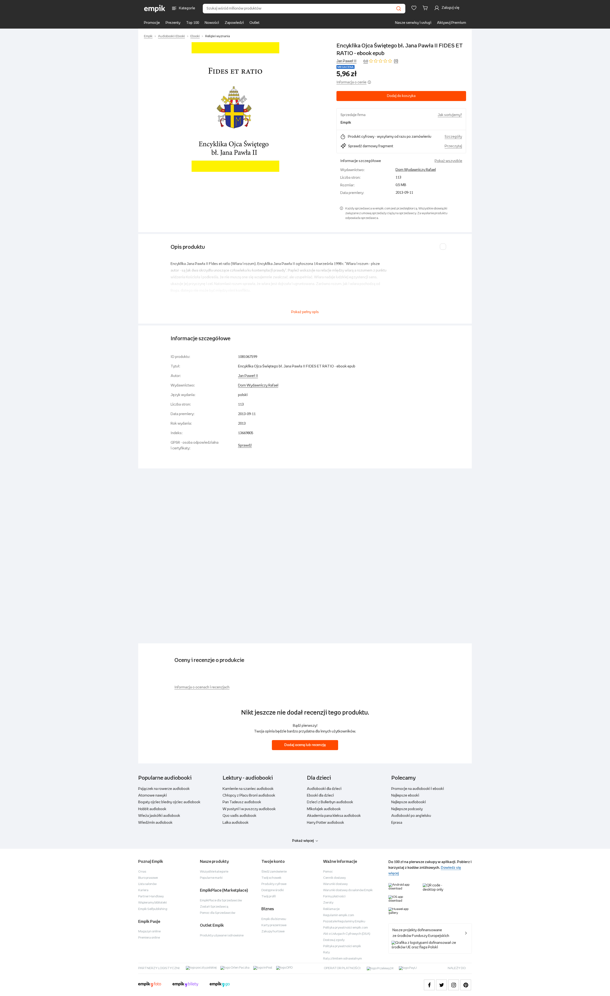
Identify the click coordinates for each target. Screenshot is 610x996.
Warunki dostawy (335, 884)
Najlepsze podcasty (407, 809)
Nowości (212, 23)
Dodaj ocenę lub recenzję (305, 745)
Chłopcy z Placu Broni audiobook (249, 795)
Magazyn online (149, 931)
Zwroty (328, 902)
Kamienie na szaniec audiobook (248, 789)
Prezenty (173, 23)
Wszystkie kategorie (214, 871)
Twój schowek (271, 877)
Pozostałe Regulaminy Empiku (344, 921)
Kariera (143, 890)
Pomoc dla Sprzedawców (217, 913)
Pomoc (328, 871)
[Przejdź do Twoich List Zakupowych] (414, 8)
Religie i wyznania (217, 36)
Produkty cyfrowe (273, 884)
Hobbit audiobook (152, 809)
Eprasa (396, 822)
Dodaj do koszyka (401, 96)
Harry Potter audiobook (325, 822)
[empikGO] (220, 985)
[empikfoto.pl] (149, 985)
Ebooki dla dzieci (320, 795)
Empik (148, 36)
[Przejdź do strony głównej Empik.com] (155, 8)
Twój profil (268, 896)
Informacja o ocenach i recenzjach (201, 687)
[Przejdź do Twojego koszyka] (426, 8)
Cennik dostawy (334, 877)
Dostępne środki (272, 890)
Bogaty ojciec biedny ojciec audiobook (169, 802)
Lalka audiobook (236, 822)
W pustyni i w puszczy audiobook (249, 809)
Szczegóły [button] (453, 136)
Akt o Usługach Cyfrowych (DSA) (346, 933)
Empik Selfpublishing (152, 909)
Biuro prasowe (148, 877)
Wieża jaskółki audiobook (159, 816)
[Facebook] (429, 985)
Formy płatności (334, 896)
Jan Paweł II (346, 61)
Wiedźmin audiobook (155, 822)
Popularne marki (211, 877)
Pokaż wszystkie (448, 161)
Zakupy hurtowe (273, 931)
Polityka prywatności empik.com (345, 927)
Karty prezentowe (273, 925)
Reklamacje (331, 909)
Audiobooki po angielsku (411, 816)
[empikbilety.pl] (185, 985)
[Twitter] (441, 985)
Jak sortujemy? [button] (450, 115)
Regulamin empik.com (338, 915)
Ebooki (195, 36)
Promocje (152, 23)
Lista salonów (147, 884)
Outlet (254, 23)
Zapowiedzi (234, 23)
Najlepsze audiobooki (408, 802)
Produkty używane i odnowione (222, 935)
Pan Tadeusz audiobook (242, 802)
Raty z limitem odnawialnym (342, 958)
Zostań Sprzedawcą (214, 906)
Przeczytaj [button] (453, 146)
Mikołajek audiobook (324, 809)
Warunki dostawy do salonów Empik (348, 890)
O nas (142, 871)
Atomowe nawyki (152, 795)
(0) (396, 61)
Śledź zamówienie (274, 871)
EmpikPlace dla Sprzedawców (221, 900)
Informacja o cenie (351, 82)
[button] (235, 107)
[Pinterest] (465, 985)
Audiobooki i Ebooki (171, 36)
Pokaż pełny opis (305, 312)
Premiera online (149, 937)
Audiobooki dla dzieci (324, 789)
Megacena (345, 67)
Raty (326, 952)
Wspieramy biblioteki (152, 902)
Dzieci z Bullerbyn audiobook (330, 802)
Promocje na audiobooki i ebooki (417, 789)
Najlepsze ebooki (405, 795)
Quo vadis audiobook (239, 816)
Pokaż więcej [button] (303, 841)
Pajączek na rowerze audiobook (164, 789)
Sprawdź (245, 445)
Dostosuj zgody (334, 940)
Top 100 (192, 23)
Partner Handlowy (151, 896)
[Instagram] (453, 985)
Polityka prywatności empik (342, 946)
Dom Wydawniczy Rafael (416, 170)
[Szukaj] (399, 8)
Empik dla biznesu (273, 919)
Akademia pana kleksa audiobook (334, 816)
